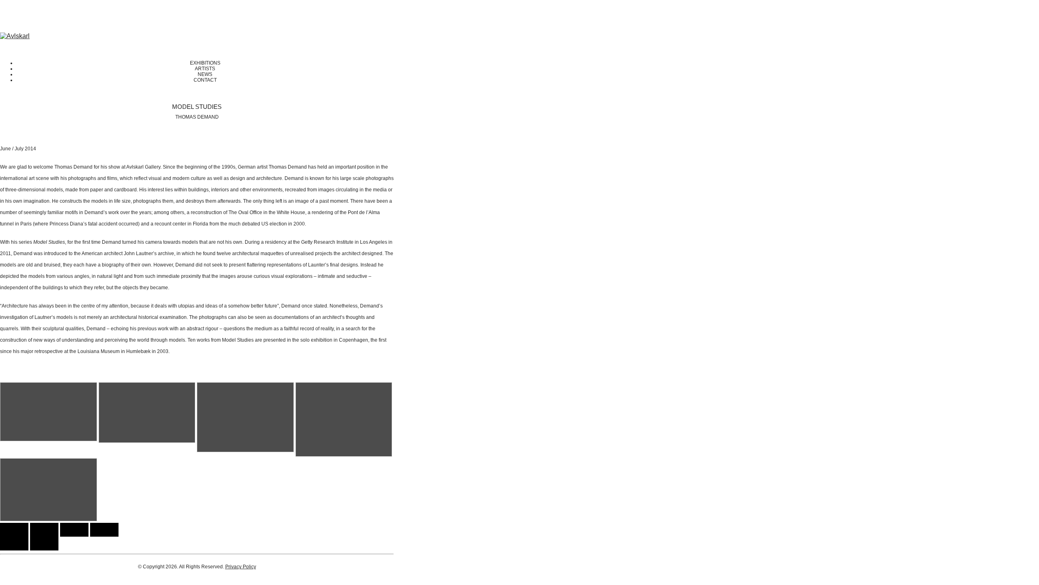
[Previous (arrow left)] (14, 543)
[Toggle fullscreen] (74, 530)
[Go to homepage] (15, 35)
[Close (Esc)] (14, 530)
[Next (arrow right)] (44, 543)
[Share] (44, 530)
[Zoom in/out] (104, 530)
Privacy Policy (240, 567)
